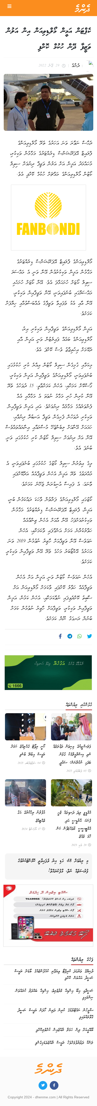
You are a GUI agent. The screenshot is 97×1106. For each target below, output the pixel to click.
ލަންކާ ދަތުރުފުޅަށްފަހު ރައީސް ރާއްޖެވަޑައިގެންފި (64, 1043)
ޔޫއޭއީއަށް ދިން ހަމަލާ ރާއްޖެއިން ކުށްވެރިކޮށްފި (64, 1030)
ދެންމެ (76, 66)
